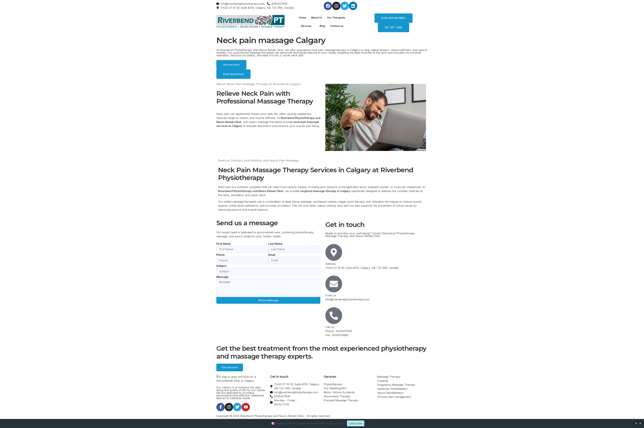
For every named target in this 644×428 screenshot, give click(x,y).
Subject (221, 266)
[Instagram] (336, 6)
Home (302, 17)
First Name (223, 243)
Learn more (355, 423)
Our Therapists (336, 17)
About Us (316, 17)
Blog (322, 26)
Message (222, 277)
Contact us (336, 26)
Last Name (275, 243)
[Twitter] (344, 6)
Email (271, 254)
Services (306, 26)
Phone (220, 254)
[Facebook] (328, 6)
